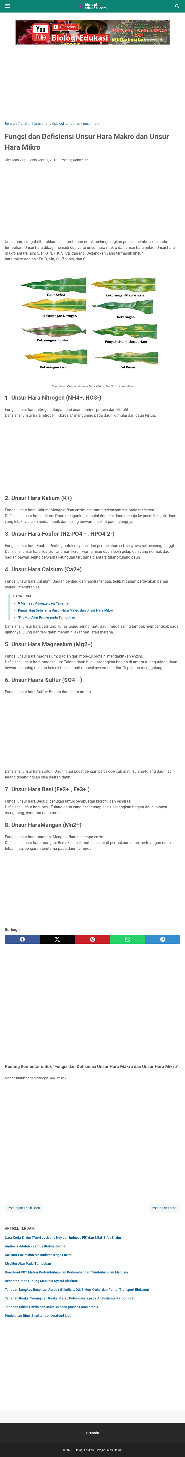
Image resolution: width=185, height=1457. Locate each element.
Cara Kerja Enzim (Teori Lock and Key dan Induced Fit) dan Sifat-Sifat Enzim (63, 1237)
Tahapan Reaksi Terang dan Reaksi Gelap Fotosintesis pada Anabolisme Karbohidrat (70, 1298)
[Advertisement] (92, 80)
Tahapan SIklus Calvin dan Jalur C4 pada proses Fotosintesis (51, 1307)
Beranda (92, 1433)
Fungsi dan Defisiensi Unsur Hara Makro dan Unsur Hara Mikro (65, 610)
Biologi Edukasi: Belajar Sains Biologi (98, 1450)
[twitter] (57, 939)
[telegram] (162, 939)
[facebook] (22, 939)
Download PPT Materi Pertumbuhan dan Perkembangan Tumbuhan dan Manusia (66, 1272)
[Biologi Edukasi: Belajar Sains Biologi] (92, 6)
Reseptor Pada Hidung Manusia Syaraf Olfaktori (41, 1281)
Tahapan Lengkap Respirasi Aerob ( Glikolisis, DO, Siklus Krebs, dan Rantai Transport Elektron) (77, 1290)
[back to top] (175, 1446)
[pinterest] (92, 939)
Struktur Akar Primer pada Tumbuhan (46, 617)
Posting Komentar (74, 160)
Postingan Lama (164, 1208)
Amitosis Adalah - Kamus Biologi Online (35, 1246)
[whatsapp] (127, 939)
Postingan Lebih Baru (24, 1208)
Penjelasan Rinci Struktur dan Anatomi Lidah (39, 1316)
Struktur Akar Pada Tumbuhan (28, 1264)
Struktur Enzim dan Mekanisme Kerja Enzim (38, 1255)
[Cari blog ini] (177, 6)
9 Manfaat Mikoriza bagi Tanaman (44, 603)
